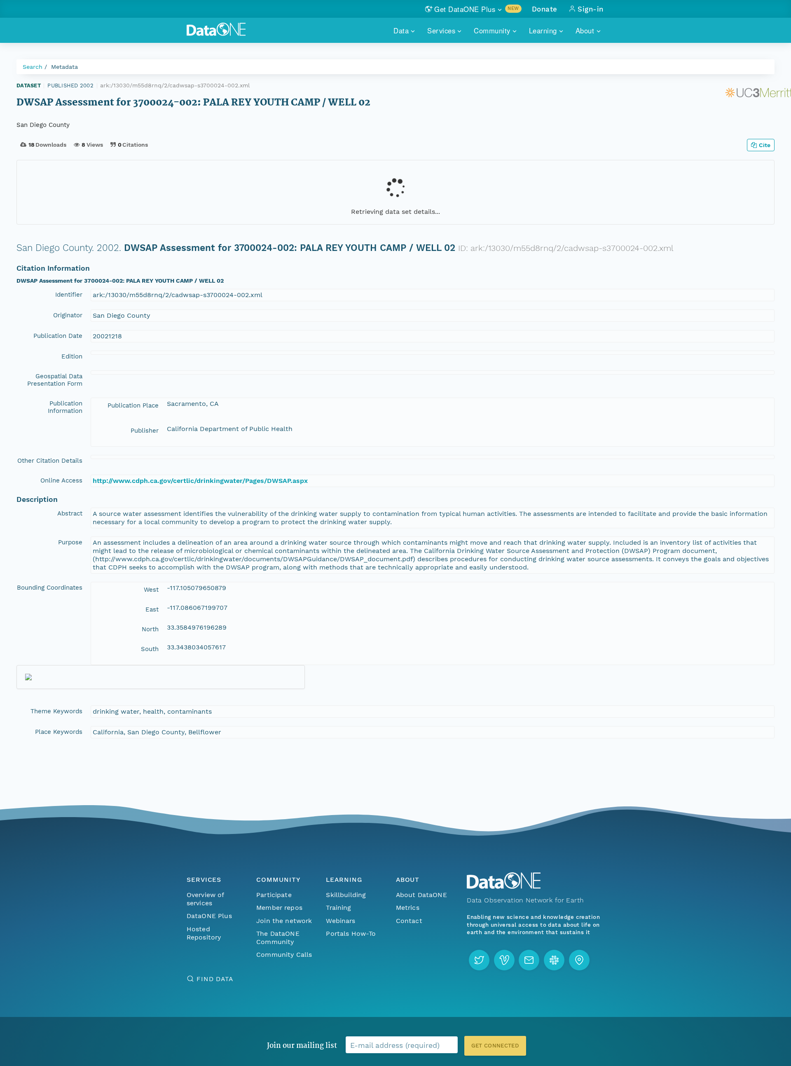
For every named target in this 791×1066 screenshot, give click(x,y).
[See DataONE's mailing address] (579, 960)
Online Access (61, 480)
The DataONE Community (278, 938)
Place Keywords (58, 732)
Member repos (279, 907)
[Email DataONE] (529, 960)
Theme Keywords (56, 711)
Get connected (495, 1046)
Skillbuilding (346, 895)
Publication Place (133, 405)
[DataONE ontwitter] (479, 960)
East (152, 609)
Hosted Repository (204, 933)
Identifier (68, 294)
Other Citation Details (49, 460)
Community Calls (284, 954)
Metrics (407, 907)
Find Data (215, 979)
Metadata (64, 66)
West (151, 589)
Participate (274, 895)
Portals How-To (351, 933)
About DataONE (421, 895)
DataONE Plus (209, 916)
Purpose (70, 542)
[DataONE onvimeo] (504, 960)
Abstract (69, 513)
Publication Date (57, 336)
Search (32, 66)
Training (338, 907)
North (150, 629)
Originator (67, 315)
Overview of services (205, 899)
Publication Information (65, 407)
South (150, 649)
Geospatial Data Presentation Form (54, 380)
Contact (409, 921)
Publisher (145, 430)
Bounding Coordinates (49, 587)
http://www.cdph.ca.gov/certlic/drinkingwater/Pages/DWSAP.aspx (200, 481)
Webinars (340, 921)
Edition (71, 356)
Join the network (284, 921)
